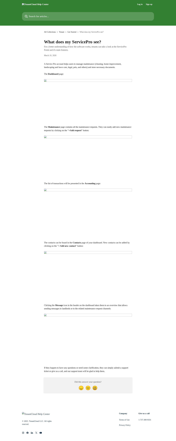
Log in (140, 4)
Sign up (149, 4)
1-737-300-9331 (144, 420)
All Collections (50, 32)
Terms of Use (124, 420)
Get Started (72, 32)
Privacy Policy (124, 425)
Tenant (61, 32)
